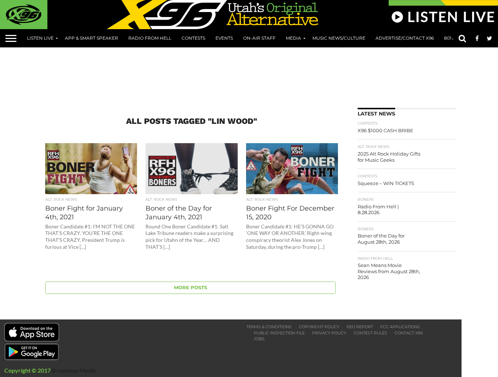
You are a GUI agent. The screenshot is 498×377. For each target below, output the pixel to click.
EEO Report (360, 326)
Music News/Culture (338, 38)
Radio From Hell (149, 38)
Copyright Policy (319, 326)
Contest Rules (370, 332)
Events (224, 38)
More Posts (190, 287)
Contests (193, 38)
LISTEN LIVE (40, 38)
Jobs (259, 338)
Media (293, 38)
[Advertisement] (255, 75)
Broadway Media (74, 370)
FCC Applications (400, 326)
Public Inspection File (279, 332)
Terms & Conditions (269, 326)
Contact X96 (408, 332)
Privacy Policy (329, 332)
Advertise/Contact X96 (405, 38)
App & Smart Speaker (91, 38)
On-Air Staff (259, 38)
